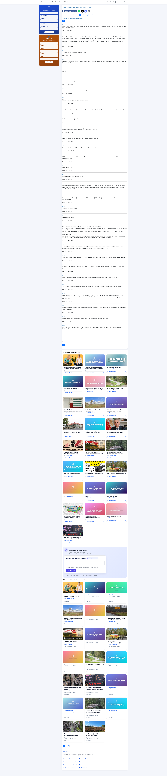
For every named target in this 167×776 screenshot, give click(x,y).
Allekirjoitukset (75, 15)
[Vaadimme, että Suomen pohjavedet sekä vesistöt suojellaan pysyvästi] (95, 385)
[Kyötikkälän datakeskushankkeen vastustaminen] (95, 407)
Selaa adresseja (59, 1)
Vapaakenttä (49, 48)
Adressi (65, 15)
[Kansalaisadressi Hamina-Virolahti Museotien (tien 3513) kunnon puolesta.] (116, 385)
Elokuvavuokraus (49, 26)
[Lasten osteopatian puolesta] (116, 512)
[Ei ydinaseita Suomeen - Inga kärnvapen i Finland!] (116, 492)
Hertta (49, 53)
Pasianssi (49, 43)
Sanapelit (49, 50)
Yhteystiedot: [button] (67, 1)
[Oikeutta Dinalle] (73, 491)
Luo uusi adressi (121, 1)
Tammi (49, 56)
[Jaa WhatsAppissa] (79, 11)
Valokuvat (49, 29)
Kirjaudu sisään (110, 1)
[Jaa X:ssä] (82, 11)
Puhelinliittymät (49, 15)
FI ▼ (53, 1)
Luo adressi (72, 570)
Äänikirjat (49, 23)
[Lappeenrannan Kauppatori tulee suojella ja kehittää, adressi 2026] (95, 428)
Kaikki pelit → (49, 61)
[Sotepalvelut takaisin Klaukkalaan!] (73, 385)
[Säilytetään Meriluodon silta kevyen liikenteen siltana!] (95, 471)
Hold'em (49, 58)
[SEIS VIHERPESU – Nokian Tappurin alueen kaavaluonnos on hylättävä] (73, 513)
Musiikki (49, 21)
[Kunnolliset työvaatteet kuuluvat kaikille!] (95, 492)
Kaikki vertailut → (49, 32)
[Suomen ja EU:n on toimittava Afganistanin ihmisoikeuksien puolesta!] (73, 449)
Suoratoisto (49, 18)
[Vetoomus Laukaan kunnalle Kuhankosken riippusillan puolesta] (116, 449)
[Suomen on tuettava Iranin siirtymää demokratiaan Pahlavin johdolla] (116, 428)
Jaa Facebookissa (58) (70, 11)
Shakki (49, 45)
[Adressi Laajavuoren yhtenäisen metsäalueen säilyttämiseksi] (116, 407)
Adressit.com (45, 1)
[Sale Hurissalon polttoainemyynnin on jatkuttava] (116, 471)
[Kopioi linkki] (89, 11)
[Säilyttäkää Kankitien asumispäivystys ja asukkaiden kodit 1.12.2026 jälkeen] (73, 407)
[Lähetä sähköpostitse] (85, 11)
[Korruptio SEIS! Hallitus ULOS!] (116, 363)
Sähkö (49, 13)
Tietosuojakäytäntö (88, 15)
